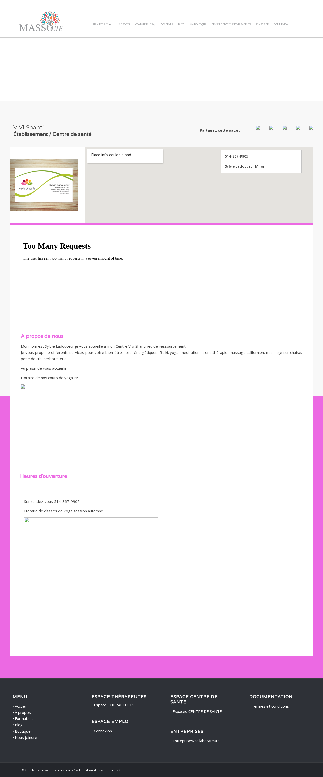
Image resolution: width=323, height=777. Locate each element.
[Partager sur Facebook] (254, 132)
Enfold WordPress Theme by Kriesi (102, 770)
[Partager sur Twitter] (267, 132)
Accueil (20, 706)
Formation (24, 718)
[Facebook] (289, 769)
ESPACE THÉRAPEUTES (119, 696)
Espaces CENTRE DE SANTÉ (197, 711)
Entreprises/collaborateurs (196, 740)
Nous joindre (26, 737)
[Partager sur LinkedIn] (294, 132)
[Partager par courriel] (307, 132)
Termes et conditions (270, 706)
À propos (23, 712)
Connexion (103, 730)
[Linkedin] (297, 769)
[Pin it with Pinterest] (281, 132)
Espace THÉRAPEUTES (114, 704)
